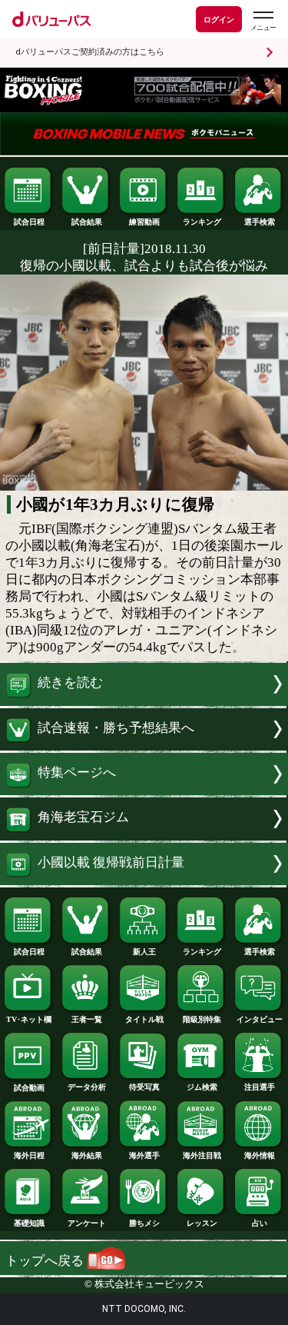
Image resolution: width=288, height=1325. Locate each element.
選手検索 (259, 222)
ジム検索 (202, 1087)
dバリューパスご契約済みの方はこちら (89, 52)
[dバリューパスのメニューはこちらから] (263, 21)
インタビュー (260, 1019)
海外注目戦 (202, 1155)
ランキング (202, 222)
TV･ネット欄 (28, 1019)
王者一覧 (86, 1019)
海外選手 (144, 1155)
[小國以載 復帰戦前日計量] (144, 881)
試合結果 (86, 222)
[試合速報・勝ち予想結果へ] (144, 746)
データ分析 (87, 1087)
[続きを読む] (144, 701)
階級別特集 (202, 1019)
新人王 (144, 951)
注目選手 (259, 1087)
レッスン (202, 1223)
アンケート (87, 1223)
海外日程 (29, 1155)
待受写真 (144, 1087)
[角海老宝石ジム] (144, 836)
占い (259, 1223)
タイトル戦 (144, 1019)
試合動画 (29, 1088)
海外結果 (86, 1155)
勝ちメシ (144, 1223)
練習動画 (144, 222)
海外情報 (259, 1155)
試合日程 (29, 222)
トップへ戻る (46, 1260)
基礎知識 (29, 1223)
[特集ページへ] (144, 791)
